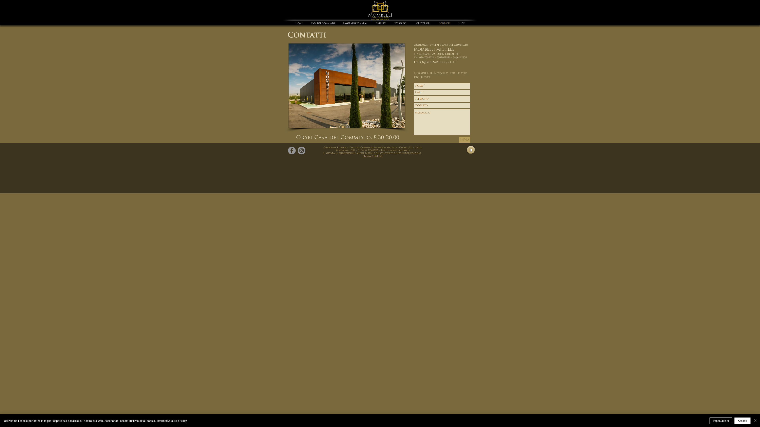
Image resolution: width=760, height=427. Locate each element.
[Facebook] (292, 150)
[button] (373, 156)
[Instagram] (301, 150)
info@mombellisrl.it (435, 62)
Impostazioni (721, 421)
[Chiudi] (755, 421)
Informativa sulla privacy (172, 421)
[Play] (471, 150)
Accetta (742, 421)
